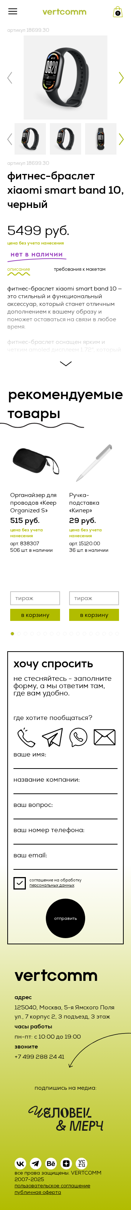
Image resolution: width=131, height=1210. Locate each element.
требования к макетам (80, 269)
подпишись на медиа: (66, 1088)
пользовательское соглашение (52, 1186)
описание (18, 269)
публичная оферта (38, 1192)
